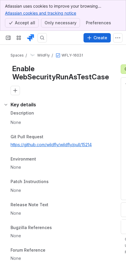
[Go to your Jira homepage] (30, 37)
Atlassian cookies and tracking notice (40, 13)
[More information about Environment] (42, 159)
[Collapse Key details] (5, 104)
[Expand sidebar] (8, 37)
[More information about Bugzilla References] (57, 228)
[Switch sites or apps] (18, 37)
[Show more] (117, 37)
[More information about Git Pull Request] (49, 137)
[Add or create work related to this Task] (15, 90)
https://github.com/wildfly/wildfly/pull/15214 (51, 144)
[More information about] (52, 182)
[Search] (42, 37)
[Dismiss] (117, 240)
